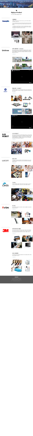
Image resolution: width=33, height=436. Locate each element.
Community (27, 1)
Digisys (18, 1)
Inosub (21, 1)
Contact (31, 1)
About (15, 1)
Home (13, 1)
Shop (24, 1)
